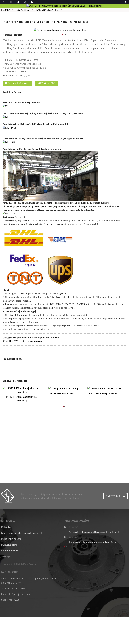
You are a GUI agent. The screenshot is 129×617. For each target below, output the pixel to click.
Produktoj (22, 9)
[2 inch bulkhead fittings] (63, 388)
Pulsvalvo (6, 527)
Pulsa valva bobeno (11, 538)
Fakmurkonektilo (46, 9)
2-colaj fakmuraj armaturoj (63, 393)
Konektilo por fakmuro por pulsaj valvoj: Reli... (92, 542)
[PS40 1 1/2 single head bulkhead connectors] (22, 390)
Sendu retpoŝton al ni (18, 83)
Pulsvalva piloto (9, 544)
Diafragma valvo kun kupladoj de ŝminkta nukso (34, 337)
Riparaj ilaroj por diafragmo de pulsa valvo (22, 533)
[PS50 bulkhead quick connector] (104, 388)
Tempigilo (6, 556)
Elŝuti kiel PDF (47, 83)
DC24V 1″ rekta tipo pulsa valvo (25, 341)
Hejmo (5, 9)
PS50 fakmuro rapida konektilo (104, 393)
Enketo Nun (113, 496)
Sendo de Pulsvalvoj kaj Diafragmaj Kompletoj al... (95, 532)
